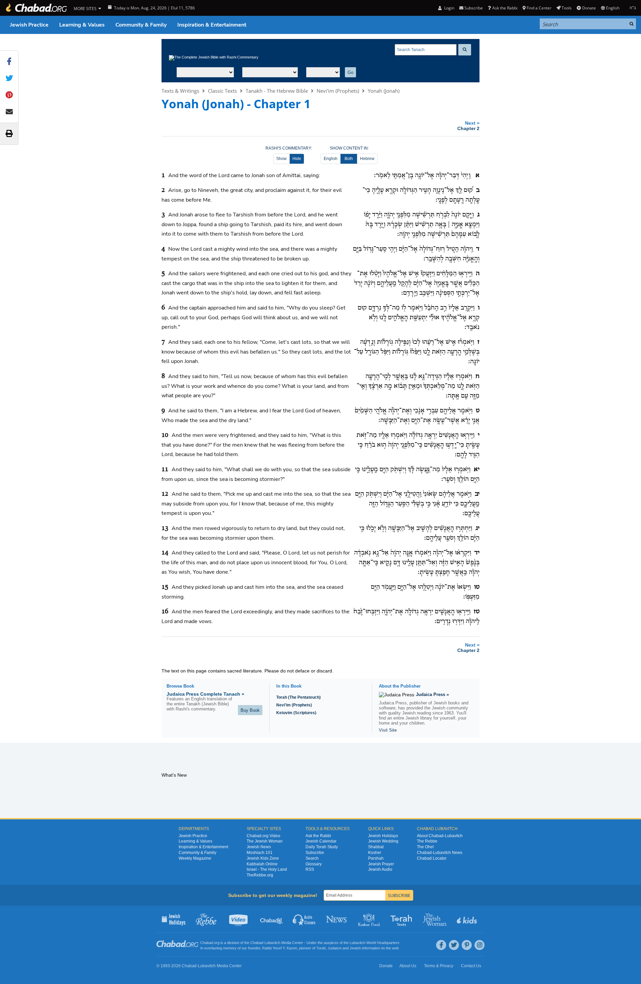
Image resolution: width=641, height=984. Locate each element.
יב (477, 494)
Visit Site (388, 730)
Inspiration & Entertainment (211, 25)
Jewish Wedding (383, 841)
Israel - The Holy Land (267, 869)
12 (165, 494)
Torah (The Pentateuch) (298, 697)
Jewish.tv (239, 919)
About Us (407, 966)
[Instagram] (479, 945)
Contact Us (471, 966)
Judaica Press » (432, 694)
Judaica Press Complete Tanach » (205, 694)
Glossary (314, 864)
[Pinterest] (467, 945)
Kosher (374, 852)
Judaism (335, 948)
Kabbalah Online (262, 864)
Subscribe (315, 852)
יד (476, 552)
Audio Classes (304, 919)
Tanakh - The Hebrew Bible (277, 90)
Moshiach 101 (260, 852)
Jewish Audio (380, 869)
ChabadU (271, 919)
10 (165, 435)
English (330, 158)
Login (448, 8)
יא (476, 469)
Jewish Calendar (321, 841)
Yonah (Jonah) (383, 90)
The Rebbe (427, 841)
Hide (296, 158)
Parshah (376, 858)
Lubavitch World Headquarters (374, 943)
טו (476, 587)
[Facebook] (441, 945)
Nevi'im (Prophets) (338, 90)
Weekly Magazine (195, 858)
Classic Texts (222, 90)
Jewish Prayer (381, 864)
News (337, 919)
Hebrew (367, 158)
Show (281, 158)
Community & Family (141, 25)
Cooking (369, 919)
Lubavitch (272, 943)
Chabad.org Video (263, 835)
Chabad (256, 943)
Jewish (355, 948)
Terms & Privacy (438, 966)
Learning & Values (82, 25)
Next (468, 125)
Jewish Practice (29, 25)
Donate (589, 8)
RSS (310, 869)
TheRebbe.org (260, 875)
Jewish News (259, 847)
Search (312, 858)
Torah (321, 948)
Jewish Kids (467, 919)
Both (349, 158)
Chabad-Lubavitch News (439, 852)
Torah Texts (402, 919)
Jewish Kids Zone (263, 858)
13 (165, 528)
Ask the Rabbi (504, 8)
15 (165, 587)
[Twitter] (454, 945)
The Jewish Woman (265, 841)
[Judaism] (36, 8)
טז (476, 611)
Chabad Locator (432, 858)
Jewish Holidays (383, 835)
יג (477, 528)
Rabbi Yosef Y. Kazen (279, 948)
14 (165, 552)
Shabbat (376, 847)
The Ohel (425, 847)
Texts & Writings (180, 90)
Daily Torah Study (322, 847)
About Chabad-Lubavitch (440, 835)
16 (165, 611)
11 (165, 469)
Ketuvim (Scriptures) (296, 712)
